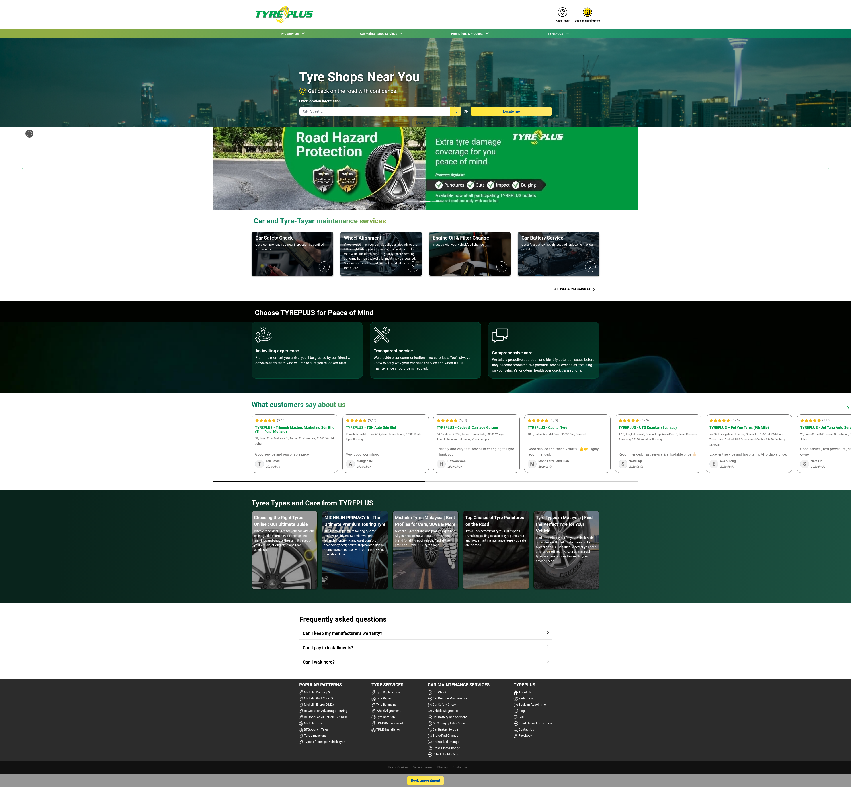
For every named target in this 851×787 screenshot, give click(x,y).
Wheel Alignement (388, 711)
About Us (524, 692)
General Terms (422, 767)
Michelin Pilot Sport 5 (318, 698)
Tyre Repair (384, 698)
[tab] (412, 201)
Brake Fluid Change (445, 742)
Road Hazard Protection (535, 723)
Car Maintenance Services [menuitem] (379, 33)
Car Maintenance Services (459, 684)
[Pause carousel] (29, 134)
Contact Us (526, 729)
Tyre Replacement (388, 692)
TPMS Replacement (389, 723)
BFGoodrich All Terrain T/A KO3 (325, 717)
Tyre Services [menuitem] (290, 33)
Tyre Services (387, 684)
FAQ (521, 717)
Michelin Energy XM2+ (318, 704)
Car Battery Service (542, 238)
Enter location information (320, 101)
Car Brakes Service (445, 729)
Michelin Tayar (313, 723)
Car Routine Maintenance (449, 698)
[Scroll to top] (839, 778)
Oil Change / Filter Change (450, 723)
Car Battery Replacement (449, 717)
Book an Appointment (533, 704)
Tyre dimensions (314, 735)
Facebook (525, 735)
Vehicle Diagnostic (445, 711)
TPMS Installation (388, 729)
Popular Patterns (320, 684)
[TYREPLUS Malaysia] (282, 14)
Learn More (425, 122)
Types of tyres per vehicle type (324, 742)
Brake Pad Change (445, 735)
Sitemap (442, 767)
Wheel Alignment (362, 238)
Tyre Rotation (385, 717)
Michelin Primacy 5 (316, 692)
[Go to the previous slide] (22, 169)
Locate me (511, 111)
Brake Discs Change (446, 748)
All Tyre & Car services (572, 289)
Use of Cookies (398, 767)
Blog (521, 711)
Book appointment (425, 780)
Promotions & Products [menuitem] (468, 33)
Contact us (460, 767)
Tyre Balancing (386, 704)
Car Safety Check (274, 238)
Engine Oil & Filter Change (461, 238)
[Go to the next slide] (828, 169)
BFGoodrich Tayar (316, 729)
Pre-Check (439, 692)
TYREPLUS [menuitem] (556, 33)
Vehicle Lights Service (447, 754)
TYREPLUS (524, 684)
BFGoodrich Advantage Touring (325, 711)
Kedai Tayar (526, 698)
